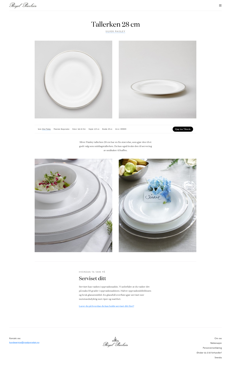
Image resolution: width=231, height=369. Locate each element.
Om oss (218, 338)
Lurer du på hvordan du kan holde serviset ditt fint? (106, 306)
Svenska (218, 358)
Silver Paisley (115, 32)
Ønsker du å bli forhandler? (209, 353)
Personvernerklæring (212, 348)
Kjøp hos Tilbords (183, 129)
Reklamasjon (216, 343)
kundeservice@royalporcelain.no (24, 343)
